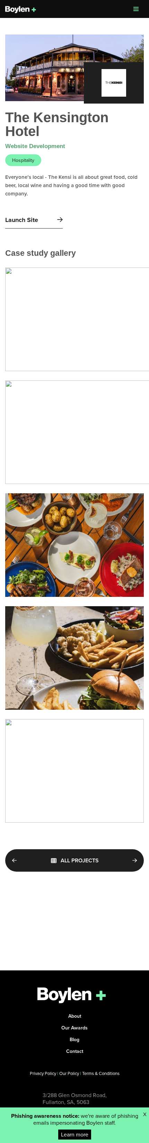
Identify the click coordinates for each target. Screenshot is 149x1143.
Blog (74, 1039)
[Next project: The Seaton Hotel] (130, 860)
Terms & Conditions (101, 1073)
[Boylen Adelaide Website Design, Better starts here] (20, 9)
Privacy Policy (43, 1073)
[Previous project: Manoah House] (18, 860)
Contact (74, 1051)
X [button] (145, 1114)
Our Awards (74, 1027)
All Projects (80, 860)
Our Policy (69, 1073)
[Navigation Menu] (136, 8)
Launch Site (22, 219)
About (74, 1016)
